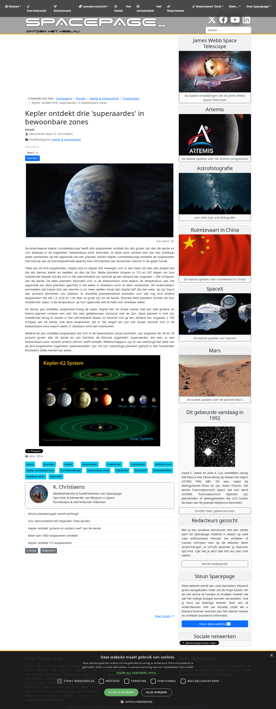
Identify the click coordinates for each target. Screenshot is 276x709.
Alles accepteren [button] (121, 692)
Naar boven (163, 616)
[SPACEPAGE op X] (212, 21)
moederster (114, 464)
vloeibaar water (36, 476)
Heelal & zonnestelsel (66, 139)
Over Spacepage (257, 6)
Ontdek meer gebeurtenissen (215, 511)
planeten (49, 464)
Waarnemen (175, 11)
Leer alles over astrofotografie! (214, 217)
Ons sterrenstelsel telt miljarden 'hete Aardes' (59, 521)
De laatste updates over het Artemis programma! (215, 159)
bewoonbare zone (98, 470)
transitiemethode (71, 470)
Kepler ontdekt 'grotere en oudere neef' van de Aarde (64, 528)
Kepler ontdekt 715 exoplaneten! (50, 543)
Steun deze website (212, 624)
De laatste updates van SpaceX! (215, 338)
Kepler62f (140, 470)
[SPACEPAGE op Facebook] (223, 21)
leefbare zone (163, 464)
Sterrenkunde (36, 11)
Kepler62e (122, 470)
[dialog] (138, 680)
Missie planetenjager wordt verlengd (53, 514)
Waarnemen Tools (208, 6)
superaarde (138, 464)
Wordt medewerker (215, 564)
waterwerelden (162, 470)
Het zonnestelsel (149, 8)
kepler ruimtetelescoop (40, 470)
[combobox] (228, 30)
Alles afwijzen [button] (156, 692)
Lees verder (187, 667)
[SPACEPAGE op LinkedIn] (246, 21)
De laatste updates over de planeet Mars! (215, 400)
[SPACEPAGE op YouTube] (235, 21)
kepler (68, 464)
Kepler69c (56, 476)
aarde (30, 464)
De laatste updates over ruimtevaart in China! (215, 279)
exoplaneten (89, 464)
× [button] (271, 655)
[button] (138, 673)
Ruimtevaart (62, 11)
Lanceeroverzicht (94, 6)
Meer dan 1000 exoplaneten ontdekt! (53, 535)
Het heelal (122, 8)
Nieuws (13, 6)
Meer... (233, 6)
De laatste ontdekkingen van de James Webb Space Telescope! (215, 98)
